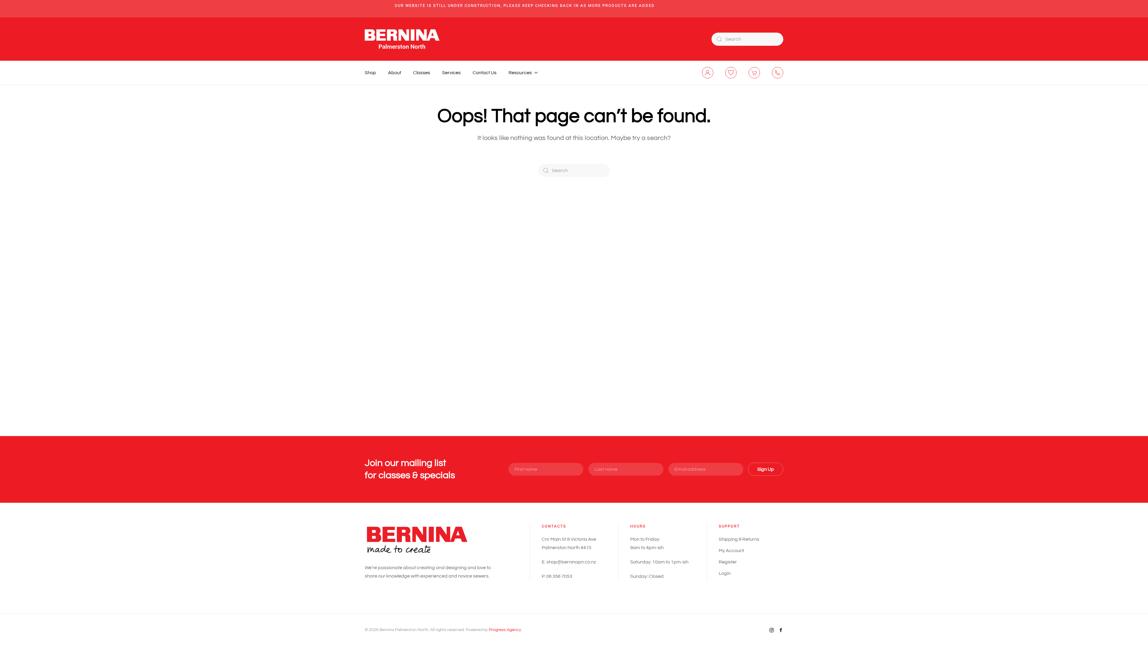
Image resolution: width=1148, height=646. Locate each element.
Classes (421, 72)
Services (451, 72)
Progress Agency (505, 630)
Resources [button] (520, 72)
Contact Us (485, 72)
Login (725, 573)
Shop (370, 72)
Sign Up (765, 469)
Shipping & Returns (739, 539)
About (394, 72)
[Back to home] (402, 39)
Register (728, 562)
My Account (731, 550)
